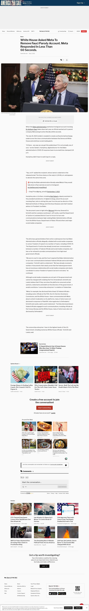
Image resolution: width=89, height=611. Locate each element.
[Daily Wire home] (44, 31)
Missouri (51, 210)
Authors (19, 588)
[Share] (67, 60)
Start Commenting (44, 408)
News (3, 31)
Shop (5, 591)
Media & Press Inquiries (36, 588)
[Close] (86, 607)
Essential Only (68, 607)
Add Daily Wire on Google (51, 121)
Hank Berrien (24, 53)
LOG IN (78, 31)
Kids (5, 593)
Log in (53, 413)
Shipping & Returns (35, 591)
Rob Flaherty (54, 196)
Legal (32, 586)
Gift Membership (21, 595)
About (18, 583)
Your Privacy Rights (35, 584)
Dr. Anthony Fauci (31, 129)
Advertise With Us (21, 586)
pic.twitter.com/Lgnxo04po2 (37, 187)
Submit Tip (44, 566)
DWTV (32, 31)
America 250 (26, 31)
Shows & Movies (11, 31)
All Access (19, 31)
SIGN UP (84, 31)
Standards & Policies (35, 593)
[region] (44, 608)
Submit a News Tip (35, 595)
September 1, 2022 (53, 191)
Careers (19, 591)
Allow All (78, 607)
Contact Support (21, 593)
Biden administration (40, 127)
